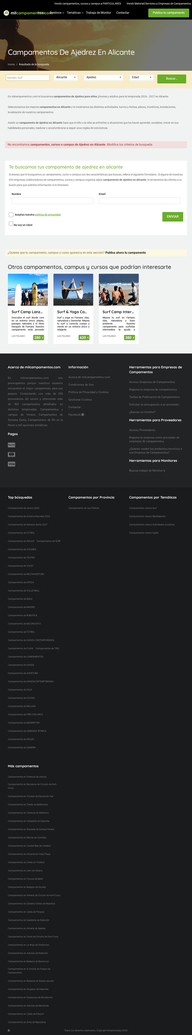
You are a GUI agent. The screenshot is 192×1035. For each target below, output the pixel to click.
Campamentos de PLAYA (20, 648)
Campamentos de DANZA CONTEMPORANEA (31, 640)
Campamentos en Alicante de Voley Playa (29, 854)
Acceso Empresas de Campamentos (152, 382)
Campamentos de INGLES (21, 541)
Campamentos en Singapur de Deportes (28, 989)
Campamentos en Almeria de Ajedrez (27, 928)
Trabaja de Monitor (98, 12)
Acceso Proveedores (142, 430)
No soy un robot (23, 224)
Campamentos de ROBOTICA (22, 615)
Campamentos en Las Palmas (83, 508)
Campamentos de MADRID (21, 607)
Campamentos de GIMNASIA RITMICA (27, 731)
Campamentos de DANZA (21, 665)
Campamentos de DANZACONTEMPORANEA (31, 681)
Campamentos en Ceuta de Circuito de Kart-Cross (33, 936)
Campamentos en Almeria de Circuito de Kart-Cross (34, 895)
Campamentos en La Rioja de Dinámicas (28, 945)
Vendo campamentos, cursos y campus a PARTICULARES (87, 3)
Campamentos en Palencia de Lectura (27, 776)
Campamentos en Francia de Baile (25, 879)
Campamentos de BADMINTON (24, 722)
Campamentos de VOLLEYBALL (24, 590)
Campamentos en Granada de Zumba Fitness (31, 829)
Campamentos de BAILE (20, 599)
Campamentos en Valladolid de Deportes (29, 821)
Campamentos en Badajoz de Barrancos (28, 961)
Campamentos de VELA (20, 689)
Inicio (41, 12)
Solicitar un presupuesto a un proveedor (154, 404)
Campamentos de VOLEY (20, 566)
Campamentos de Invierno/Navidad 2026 (29, 516)
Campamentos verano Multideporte (147, 516)
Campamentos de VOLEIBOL (22, 549)
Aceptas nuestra (38, 214)
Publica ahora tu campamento (125, 252)
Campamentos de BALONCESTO (24, 623)
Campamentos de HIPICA (21, 582)
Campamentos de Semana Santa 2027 (27, 524)
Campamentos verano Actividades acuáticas (152, 524)
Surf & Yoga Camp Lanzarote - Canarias (73, 311)
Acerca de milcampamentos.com (89, 377)
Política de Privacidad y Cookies (88, 392)
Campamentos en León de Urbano (25, 870)
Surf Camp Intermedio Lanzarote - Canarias (119, 311)
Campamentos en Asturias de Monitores (28, 1005)
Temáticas (74, 12)
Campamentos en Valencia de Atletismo (28, 813)
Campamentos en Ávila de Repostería (27, 1022)
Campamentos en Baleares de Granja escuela (31, 981)
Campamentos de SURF (49, 541)
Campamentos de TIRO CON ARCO (25, 714)
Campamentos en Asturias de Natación (28, 953)
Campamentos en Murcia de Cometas (27, 837)
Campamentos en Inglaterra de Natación (28, 920)
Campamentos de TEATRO (21, 557)
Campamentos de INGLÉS (21, 739)
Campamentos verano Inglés (143, 533)
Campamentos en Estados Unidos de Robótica (31, 903)
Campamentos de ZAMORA (22, 747)
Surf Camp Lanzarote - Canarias (28, 311)
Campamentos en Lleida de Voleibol (26, 862)
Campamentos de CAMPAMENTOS (25, 656)
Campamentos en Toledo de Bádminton (28, 804)
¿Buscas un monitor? (142, 412)
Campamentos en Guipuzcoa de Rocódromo (30, 997)
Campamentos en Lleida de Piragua (26, 912)
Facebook (75, 414)
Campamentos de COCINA (21, 698)
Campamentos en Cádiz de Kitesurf (26, 1014)
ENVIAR (173, 216)
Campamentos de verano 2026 (23, 508)
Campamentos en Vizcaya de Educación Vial (30, 796)
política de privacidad (48, 214)
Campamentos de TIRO (47, 648)
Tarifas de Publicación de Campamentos (154, 397)
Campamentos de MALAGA (22, 706)
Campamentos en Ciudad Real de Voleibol (29, 846)
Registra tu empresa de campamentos (153, 389)
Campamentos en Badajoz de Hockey (27, 887)
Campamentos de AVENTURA (23, 673)
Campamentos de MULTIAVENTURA (26, 574)
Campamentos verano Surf (143, 508)
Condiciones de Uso (81, 384)
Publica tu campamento (169, 12)
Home (11, 64)
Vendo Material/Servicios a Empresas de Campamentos (159, 3)
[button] (65, 77)
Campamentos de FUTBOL (21, 533)
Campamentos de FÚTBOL (21, 632)
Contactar (122, 12)
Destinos (56, 12)
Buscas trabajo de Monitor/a (147, 470)
